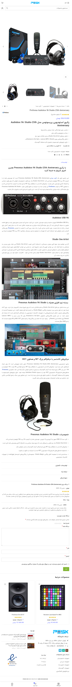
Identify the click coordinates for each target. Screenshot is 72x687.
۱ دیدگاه (14, 639)
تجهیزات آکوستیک (63, 668)
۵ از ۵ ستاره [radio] (55, 523)
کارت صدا (38, 106)
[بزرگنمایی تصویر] (66, 77)
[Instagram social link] (66, 650)
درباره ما (44, 662)
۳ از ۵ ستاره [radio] (58, 523)
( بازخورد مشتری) (56, 114)
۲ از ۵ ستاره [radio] (59, 523)
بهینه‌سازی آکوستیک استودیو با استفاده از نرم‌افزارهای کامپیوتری (14, 635)
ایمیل (67, 556)
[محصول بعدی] (2, 106)
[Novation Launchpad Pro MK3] (52, 597)
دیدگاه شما (65, 526)
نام (67, 548)
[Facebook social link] (64, 155)
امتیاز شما (66, 523)
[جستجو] (7, 8)
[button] (67, 46)
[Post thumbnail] (30, 637)
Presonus (11, 228)
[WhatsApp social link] (57, 155)
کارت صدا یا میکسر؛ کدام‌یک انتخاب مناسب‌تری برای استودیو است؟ (16, 645)
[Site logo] (35, 3)
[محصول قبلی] (7, 106)
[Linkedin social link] (59, 155)
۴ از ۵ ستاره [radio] (56, 523)
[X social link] (61, 155)
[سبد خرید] (2, 3)
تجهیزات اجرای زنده (63, 665)
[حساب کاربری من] (2, 8)
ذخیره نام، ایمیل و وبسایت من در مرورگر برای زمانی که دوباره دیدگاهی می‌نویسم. (44, 564)
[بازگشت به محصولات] (5, 106)
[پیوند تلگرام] (55, 155)
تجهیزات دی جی (64, 662)
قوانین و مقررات (41, 665)
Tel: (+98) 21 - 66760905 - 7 (56, 646)
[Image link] (60, 632)
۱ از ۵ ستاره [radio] (61, 523)
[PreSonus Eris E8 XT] (18, 597)
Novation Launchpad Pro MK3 (52, 615)
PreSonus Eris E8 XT (18, 615)
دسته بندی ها (61, 106)
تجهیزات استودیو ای (63, 658)
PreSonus (52, 187)
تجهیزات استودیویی (49, 106)
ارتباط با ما (43, 658)
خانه (68, 106)
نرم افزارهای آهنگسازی (62, 671)
